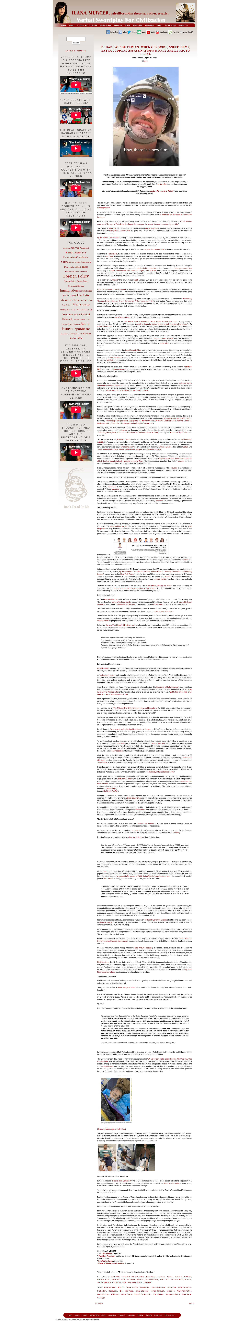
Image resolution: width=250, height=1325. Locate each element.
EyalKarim (144, 1287)
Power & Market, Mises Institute (111, 1263)
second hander (161, 579)
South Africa (104, 1282)
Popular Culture (79, 319)
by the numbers (125, 572)
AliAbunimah (110, 1287)
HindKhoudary (184, 1287)
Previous (99, 1303)
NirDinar (115, 1294)
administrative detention (146, 268)
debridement (109, 1066)
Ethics (77, 272)
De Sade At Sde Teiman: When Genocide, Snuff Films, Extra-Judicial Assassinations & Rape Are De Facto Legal (145, 51)
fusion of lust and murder (121, 602)
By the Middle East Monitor (108, 238)
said (136, 280)
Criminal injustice (74, 262)
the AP (114, 280)
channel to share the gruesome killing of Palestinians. (134, 588)
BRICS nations (103, 962)
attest (186, 560)
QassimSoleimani (142, 1294)
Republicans (81, 329)
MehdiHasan (103, 1294)
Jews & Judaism (183, 1277)
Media (77, 304)
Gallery (140, 1315)
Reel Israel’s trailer (171, 1183)
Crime (65, 261)
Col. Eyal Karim (180, 433)
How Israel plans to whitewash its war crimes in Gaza (127, 390)
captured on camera (158, 191)
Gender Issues (82, 281)
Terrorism (74, 334)
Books (77, 1315)
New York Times (127, 574)
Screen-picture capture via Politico (111, 1129)
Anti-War (115, 1277)
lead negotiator (117, 751)
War (124, 1282)
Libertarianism (83, 300)
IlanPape (129, 1291)
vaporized (115, 489)
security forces (116, 358)
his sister (121, 744)
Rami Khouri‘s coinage (143, 948)
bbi (173, 433)
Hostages (113, 1291)
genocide (112, 228)
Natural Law (118, 1279)
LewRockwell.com (105, 1261)
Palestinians (152, 1279)
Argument (84, 248)
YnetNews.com (127, 447)
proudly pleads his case (164, 338)
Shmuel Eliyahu (165, 447)
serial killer (162, 184)
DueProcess (132, 1287)
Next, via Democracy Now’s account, (111, 289)
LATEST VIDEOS (76, 51)
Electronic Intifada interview (167, 687)
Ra (171, 433)
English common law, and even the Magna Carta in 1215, (133, 271)
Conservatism (69, 257)
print (145, 61)
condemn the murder (145, 823)
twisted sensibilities (123, 317)
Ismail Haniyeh (103, 668)
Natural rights (135, 1279)
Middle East (103, 1279)
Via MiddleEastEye (110, 791)
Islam (69, 296)
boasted (181, 461)
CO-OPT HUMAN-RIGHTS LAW (176, 418)
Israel (170, 1277)
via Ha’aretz (158, 604)
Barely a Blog (94, 1315)
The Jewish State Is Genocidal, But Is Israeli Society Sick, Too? (150, 322)
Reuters (176, 833)
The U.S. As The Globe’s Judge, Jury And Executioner (136, 708)
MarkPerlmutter (184, 1291)
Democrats (69, 267)
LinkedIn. (114, 32)
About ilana (112, 1315)
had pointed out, (135, 837)
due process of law (183, 268)
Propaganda (76, 324)
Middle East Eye (158, 744)
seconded (136, 830)
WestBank (186, 1294)
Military (63, 310)
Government (72, 286)
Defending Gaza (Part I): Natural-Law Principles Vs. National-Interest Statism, (128, 433)
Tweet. (134, 32)
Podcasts (122, 1315)
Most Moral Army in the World (159, 586)
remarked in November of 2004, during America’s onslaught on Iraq (143, 876)
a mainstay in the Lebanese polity (160, 772)
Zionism (147, 1282)
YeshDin (101, 1298)
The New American (107, 1256)
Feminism (83, 272)
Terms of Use (169, 1315)
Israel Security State (133, 350)
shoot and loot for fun (118, 526)
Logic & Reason (67, 305)
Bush (84, 253)
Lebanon (171, 1291)
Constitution (82, 257)
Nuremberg (126, 1294)
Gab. (143, 32)
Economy (69, 271)
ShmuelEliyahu (173, 1294)
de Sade (109, 256)
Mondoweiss (111, 789)
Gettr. (152, 32)
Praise (103, 1315)
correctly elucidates (104, 327)
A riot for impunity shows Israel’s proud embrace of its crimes (161, 324)
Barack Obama (73, 252)
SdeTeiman (158, 1294)
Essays (84, 1315)
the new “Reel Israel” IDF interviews (120, 625)
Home (70, 1315)
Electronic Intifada (154, 449)
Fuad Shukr (102, 763)
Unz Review (107, 1254)
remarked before (110, 600)
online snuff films (152, 228)
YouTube (149, 1315)
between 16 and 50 (125, 779)
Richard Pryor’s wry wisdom (156, 920)
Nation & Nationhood (84, 310)
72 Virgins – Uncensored (125, 604)
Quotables (131, 1315)
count (105, 871)
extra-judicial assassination (120, 231)
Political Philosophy (171, 1279)
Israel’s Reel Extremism (163, 611)
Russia (188, 1279)
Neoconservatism (71, 314)
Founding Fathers (70, 281)
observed (159, 501)
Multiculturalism (71, 310)
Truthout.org (112, 254)
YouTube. (164, 32)
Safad (185, 447)
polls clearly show (107, 675)
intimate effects (103, 621)
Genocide (171, 1287)
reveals (174, 468)
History (80, 286)
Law (79, 295)
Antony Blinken (120, 369)
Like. (124, 32)
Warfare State (135, 1282)
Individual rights (155, 1277)
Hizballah (101, 1291)
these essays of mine (126, 988)
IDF (121, 1291)
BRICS (121, 1287)
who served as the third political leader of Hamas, (131, 729)
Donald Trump (81, 267)
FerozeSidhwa (158, 1287)
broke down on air (134, 798)
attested (110, 360)
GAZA (141, 1277)
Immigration (69, 290)
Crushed (166, 577)
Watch (170, 191)
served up (112, 487)
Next (191, 1303)
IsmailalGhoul (142, 1291)
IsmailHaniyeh (157, 1291)
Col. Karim (126, 440)
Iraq (64, 296)
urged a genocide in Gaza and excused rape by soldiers (120, 449)
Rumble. (175, 32)
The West (116, 1282)
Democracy (86, 262)
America (66, 248)
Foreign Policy (130, 1277)
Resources (158, 1315)
